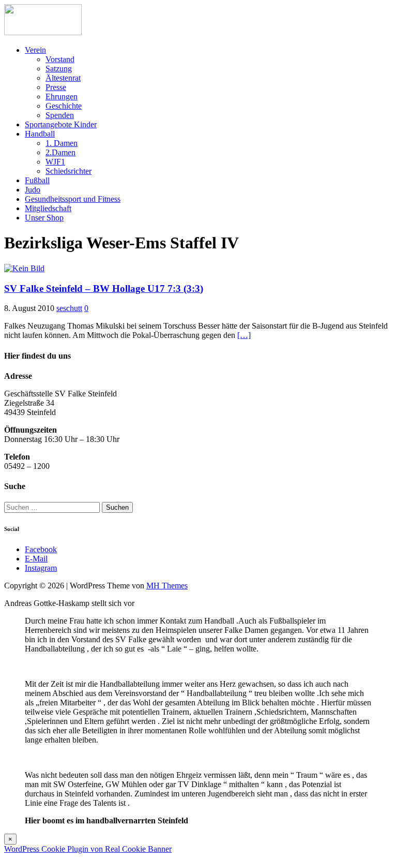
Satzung (58, 68)
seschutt (69, 308)
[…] (244, 335)
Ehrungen (61, 96)
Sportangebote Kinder (61, 124)
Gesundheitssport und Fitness (72, 199)
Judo (32, 189)
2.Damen (60, 152)
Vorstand (59, 59)
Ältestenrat (63, 77)
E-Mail (36, 558)
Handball (40, 133)
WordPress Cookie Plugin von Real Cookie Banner (88, 849)
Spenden (59, 115)
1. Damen (61, 143)
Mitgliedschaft (48, 208)
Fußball (37, 180)
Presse (55, 87)
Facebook (41, 549)
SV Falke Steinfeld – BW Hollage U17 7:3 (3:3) (103, 288)
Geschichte (63, 105)
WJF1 (55, 161)
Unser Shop (44, 217)
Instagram (41, 568)
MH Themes (167, 585)
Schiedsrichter (68, 171)
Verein (35, 50)
